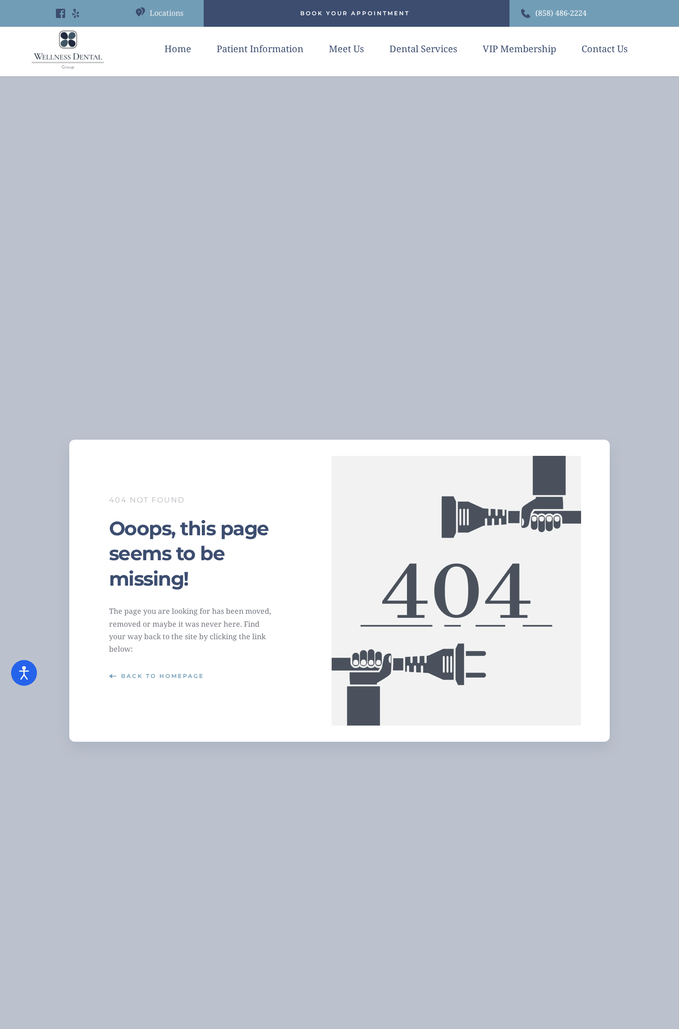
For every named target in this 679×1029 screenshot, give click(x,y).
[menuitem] (178, 49)
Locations (166, 13)
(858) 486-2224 (561, 13)
